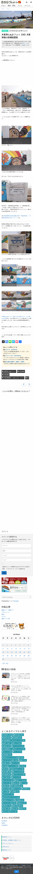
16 (3, 652)
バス (6, 791)
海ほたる (22, 803)
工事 (23, 766)
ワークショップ (19, 774)
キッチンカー (8, 780)
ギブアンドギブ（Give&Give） (13, 355)
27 (20, 656)
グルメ (3, 5)
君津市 (7, 737)
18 (12, 652)
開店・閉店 (11, 5)
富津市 (7, 746)
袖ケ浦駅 (7, 771)
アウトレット (6, 612)
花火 (16, 783)
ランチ (4, 616)
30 (3, 659)
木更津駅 (6, 375)
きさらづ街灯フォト (10, 811)
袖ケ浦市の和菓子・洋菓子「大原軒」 (15, 361)
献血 (6, 786)
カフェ (15, 763)
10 (7, 649)
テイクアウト (18, 746)
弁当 (15, 808)
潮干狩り (7, 806)
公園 (6, 763)
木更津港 (21, 371)
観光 (3, 614)
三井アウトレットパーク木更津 (13, 757)
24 (7, 656)
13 (20, 649)
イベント (27, 5)
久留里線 (20, 800)
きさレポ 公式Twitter (11, 349)
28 (24, 656)
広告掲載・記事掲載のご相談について (11, 840)
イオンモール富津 (10, 803)
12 (16, 649)
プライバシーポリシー (7, 843)
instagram (5, 825)
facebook (4, 821)
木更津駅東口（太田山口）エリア (14, 749)
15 (28, 649)
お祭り (7, 808)
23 (3, 656)
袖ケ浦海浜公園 (17, 786)
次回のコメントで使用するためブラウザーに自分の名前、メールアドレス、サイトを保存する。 (16, 568)
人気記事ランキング (11, 766)
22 (28, 652)
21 (24, 652)
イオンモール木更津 (11, 760)
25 (12, 656)
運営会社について (6, 850)
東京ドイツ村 (6, 619)
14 (24, 649)
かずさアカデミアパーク (11, 797)
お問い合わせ (5, 846)
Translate (16, 601)
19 (16, 652)
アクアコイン (8, 794)
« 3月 (3, 663)
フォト (20, 5)
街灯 (23, 808)
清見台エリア (8, 800)
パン (24, 783)
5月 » (7, 663)
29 (28, 656)
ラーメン (16, 777)
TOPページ (25, 43)
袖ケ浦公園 (18, 806)
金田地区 (8, 754)
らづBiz (7, 777)
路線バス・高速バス (8, 610)
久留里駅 (15, 791)
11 (12, 649)
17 (7, 652)
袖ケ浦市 (19, 735)
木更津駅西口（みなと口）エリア (14, 378)
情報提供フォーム (6, 837)
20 (20, 652)
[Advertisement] (16, 461)
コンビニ (7, 783)
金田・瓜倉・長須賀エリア (12, 743)
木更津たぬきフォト (10, 371)
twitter (3, 823)
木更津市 (8, 735)
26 (16, 656)
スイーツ (8, 752)
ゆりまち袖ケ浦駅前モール (12, 789)
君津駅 (26, 789)
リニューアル (19, 771)
